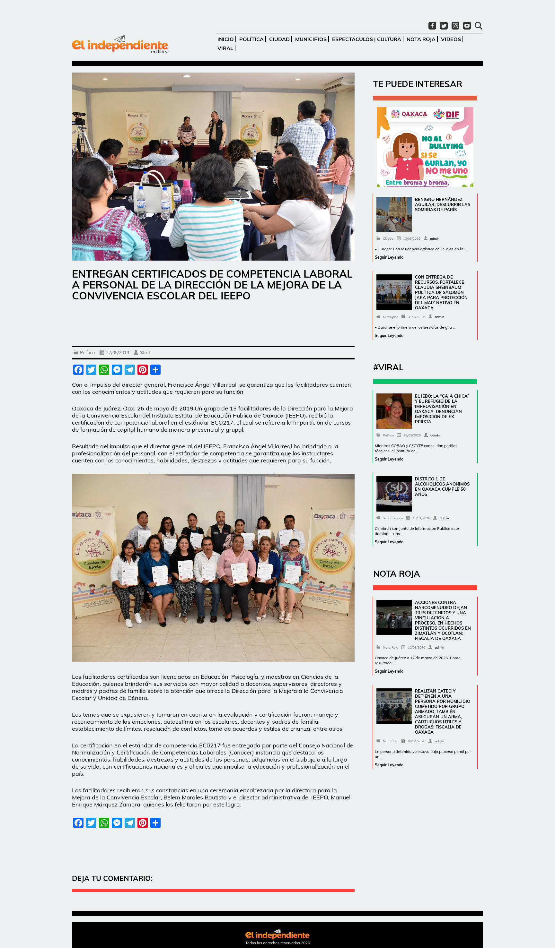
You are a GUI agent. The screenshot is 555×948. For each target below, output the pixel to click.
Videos (451, 39)
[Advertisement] (213, 325)
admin (434, 239)
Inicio (225, 39)
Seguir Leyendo (389, 257)
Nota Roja (421, 39)
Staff (145, 353)
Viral (225, 48)
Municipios (311, 39)
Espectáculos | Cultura (366, 39)
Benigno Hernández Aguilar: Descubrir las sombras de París (442, 204)
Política (251, 39)
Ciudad (279, 39)
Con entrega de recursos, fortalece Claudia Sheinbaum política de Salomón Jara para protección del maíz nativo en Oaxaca (441, 292)
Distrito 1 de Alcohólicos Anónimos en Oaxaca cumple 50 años (442, 486)
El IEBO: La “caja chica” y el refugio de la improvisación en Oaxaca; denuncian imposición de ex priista (442, 408)
